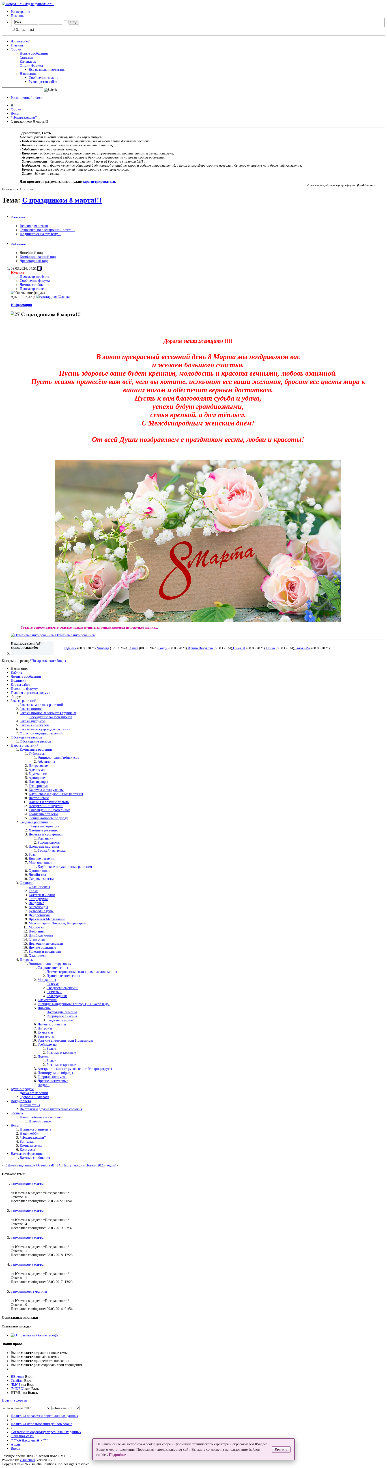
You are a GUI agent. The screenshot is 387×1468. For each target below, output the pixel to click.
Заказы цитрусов (32, 721)
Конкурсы (27, 1149)
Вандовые (36, 903)
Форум (16, 49)
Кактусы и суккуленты (46, 790)
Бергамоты (46, 1036)
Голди (163, 648)
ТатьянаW (302, 648)
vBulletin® (27, 1460)
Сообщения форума (35, 280)
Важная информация (27, 1153)
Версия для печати (34, 226)
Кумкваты (45, 1032)
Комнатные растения (36, 749)
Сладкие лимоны (60, 1020)
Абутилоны (46, 761)
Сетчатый (54, 992)
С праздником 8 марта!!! (62, 200)
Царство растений (25, 745)
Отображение (18, 243)
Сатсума (53, 984)
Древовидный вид (34, 261)
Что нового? (20, 41)
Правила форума (14, 1400)
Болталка (27, 1141)
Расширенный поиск (27, 97)
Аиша (133, 648)
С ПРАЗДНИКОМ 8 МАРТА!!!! (28, 1184)
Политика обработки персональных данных (44, 1416)
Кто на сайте (20, 684)
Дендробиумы (39, 915)
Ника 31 (239, 648)
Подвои (43, 1085)
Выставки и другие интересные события (51, 1109)
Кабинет (17, 672)
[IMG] (15, 1384)
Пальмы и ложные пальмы (49, 802)
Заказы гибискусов (34, 725)
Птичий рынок (40, 1121)
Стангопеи (37, 939)
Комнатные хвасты (43, 814)
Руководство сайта (43, 82)
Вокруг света (21, 1101)
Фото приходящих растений (41, 733)
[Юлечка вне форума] (53, 297)
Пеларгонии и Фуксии (46, 806)
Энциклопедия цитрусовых (50, 963)
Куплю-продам (22, 1089)
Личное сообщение (34, 285)
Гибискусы (37, 753)
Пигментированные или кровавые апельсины (82, 972)
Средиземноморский (62, 988)
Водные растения (42, 858)
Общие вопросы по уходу (48, 818)
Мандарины (47, 980)
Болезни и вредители (45, 951)
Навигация (28, 73)
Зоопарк (17, 1113)
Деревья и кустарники (46, 834)
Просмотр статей (33, 289)
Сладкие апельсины (53, 968)
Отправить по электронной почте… (47, 230)
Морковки (36, 927)
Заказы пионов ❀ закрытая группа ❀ (48, 713)
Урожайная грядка (52, 850)
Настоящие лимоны (62, 1012)
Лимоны (44, 1008)
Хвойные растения (43, 830)
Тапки (33, 891)
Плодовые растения (44, 846)
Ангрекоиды (38, 907)
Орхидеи (26, 883)
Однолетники (39, 871)
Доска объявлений (34, 1093)
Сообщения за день (43, 77)
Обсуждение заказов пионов (50, 717)
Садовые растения (34, 822)
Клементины (47, 1000)
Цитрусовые (38, 765)
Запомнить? (24, 29)
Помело (43, 1056)
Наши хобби (29, 1133)
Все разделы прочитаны (47, 69)
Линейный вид (31, 253)
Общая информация (44, 826)
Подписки (18, 680)
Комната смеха (31, 1145)
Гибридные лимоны (62, 1016)
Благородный (57, 996)
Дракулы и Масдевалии (47, 919)
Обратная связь (22, 1436)
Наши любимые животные (40, 1117)
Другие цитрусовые (53, 1081)
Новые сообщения (34, 53)
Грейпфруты (47, 1044)
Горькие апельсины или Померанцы (65, 1040)
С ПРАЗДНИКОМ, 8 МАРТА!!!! (29, 1291)
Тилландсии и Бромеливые (49, 810)
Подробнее (117, 1455)
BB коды (17, 1376)
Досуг (15, 113)
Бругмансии (38, 774)
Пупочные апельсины (63, 976)
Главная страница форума (30, 692)
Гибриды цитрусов (52, 1077)
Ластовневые (39, 798)
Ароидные (37, 778)
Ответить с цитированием (74, 635)
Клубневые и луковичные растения (56, 794)
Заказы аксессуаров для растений (45, 729)
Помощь (17, 16)
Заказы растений (23, 701)
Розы (32, 854)
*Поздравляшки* (24, 117)
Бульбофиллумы (41, 911)
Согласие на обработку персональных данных (46, 1432)
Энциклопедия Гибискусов (58, 757)
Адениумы (37, 769)
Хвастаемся (37, 955)
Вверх (61, 661)
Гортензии (46, 838)
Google (53, 1335)
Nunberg (103, 648)
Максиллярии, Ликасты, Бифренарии (57, 923)
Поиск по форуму (24, 688)
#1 (39, 268)
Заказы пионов (31, 709)
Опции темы (18, 217)
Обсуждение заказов (26, 737)
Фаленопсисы (39, 887)
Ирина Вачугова (200, 648)
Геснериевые (38, 786)
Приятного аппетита (35, 1129)
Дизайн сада (38, 875)
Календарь (28, 61)
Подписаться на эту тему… (40, 234)
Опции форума (31, 65)
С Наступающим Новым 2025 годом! (87, 1165)
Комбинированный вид (38, 257)
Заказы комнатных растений (41, 705)
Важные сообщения (35, 1157)
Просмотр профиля (34, 276)
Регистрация (20, 11)
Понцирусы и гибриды (55, 1073)
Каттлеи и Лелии (42, 895)
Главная (17, 45)
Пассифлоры (38, 782)
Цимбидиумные (41, 935)
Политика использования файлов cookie (41, 1424)
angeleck (70, 648)
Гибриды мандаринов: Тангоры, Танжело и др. (74, 1004)
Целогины (37, 931)
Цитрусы (27, 959)
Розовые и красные (61, 1052)
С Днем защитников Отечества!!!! (30, 1165)
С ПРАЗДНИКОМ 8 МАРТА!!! (28, 1238)
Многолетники (40, 862)
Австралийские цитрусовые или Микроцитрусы (75, 1069)
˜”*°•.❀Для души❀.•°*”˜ (29, 1440)
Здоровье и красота (34, 1097)
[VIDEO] (17, 1389)
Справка (26, 57)
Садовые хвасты (41, 879)
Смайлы (17, 1380)
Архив (16, 1444)
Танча (270, 648)
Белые (51, 1048)
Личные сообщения (26, 676)
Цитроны (45, 1028)
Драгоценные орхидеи (46, 943)
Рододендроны (49, 842)
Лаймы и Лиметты (52, 1024)
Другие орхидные (42, 947)
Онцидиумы (38, 899)
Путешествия (30, 1105)
